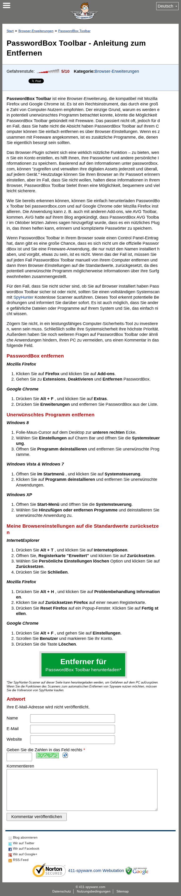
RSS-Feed (21, 860)
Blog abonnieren (25, 837)
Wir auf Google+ (25, 854)
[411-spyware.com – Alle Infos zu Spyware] (84, 11)
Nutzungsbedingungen (94, 891)
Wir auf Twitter (23, 843)
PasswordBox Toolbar (74, 31)
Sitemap (122, 891)
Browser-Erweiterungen (35, 31)
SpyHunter (23, 297)
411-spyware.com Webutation (96, 870)
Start (10, 31)
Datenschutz (61, 891)
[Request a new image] (65, 755)
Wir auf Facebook (26, 848)
